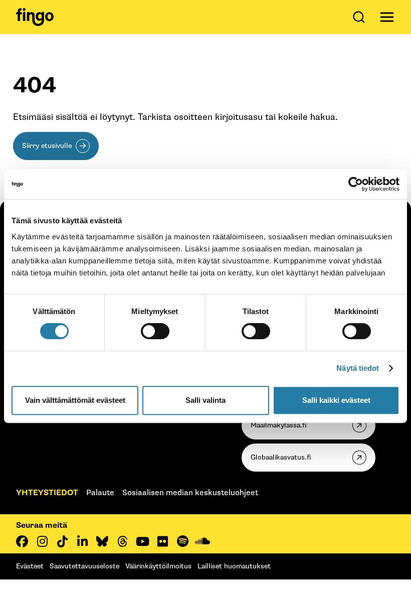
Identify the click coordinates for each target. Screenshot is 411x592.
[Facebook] (22, 541)
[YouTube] (142, 541)
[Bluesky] (102, 541)
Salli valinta (205, 400)
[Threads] (122, 541)
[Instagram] (42, 541)
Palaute (100, 493)
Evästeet (30, 566)
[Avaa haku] (361, 17)
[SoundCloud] (202, 541)
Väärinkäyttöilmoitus (158, 566)
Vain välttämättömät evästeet (75, 400)
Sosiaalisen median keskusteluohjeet (190, 493)
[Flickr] (162, 541)
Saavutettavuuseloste (84, 566)
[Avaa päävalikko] (387, 17)
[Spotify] (182, 541)
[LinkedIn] (82, 541)
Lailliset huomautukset (234, 566)
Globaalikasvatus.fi (281, 457)
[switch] (155, 331)
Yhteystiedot (47, 493)
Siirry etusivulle (47, 146)
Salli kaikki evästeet (336, 400)
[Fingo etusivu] (35, 17)
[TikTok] (62, 541)
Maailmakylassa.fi (278, 425)
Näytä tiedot (357, 368)
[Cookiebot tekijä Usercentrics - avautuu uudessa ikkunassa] (355, 184)
